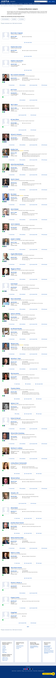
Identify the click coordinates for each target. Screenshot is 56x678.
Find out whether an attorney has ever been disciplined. (34, 646)
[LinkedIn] (23, 669)
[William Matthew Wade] (5, 540)
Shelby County (4, 660)
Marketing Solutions (36, 3)
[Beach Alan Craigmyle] (5, 35)
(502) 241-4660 (14, 36)
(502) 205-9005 (14, 317)
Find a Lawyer (3, 3)
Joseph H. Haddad (15, 239)
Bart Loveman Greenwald (18, 74)
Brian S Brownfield (16, 298)
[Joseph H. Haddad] (5, 241)
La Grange (4, 647)
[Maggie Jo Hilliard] (5, 271)
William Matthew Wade (17, 537)
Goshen (3, 651)
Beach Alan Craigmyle (17, 33)
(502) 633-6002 (14, 615)
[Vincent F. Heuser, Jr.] (5, 585)
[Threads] (28, 669)
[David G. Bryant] (5, 181)
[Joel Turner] (5, 92)
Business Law (11, 5)
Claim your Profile (47, 649)
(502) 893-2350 (14, 571)
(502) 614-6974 (14, 78)
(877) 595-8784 (14, 227)
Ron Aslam (13, 194)
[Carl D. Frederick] (5, 226)
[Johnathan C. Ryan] (5, 361)
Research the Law (15, 3)
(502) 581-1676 (14, 197)
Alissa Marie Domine (16, 567)
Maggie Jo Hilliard (15, 269)
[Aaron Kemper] (5, 211)
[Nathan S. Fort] (5, 406)
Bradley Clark (14, 149)
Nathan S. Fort (15, 403)
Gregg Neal (14, 612)
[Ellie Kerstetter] (5, 376)
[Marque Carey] (5, 346)
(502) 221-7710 (14, 347)
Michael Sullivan (15, 478)
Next (28, 626)
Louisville (3, 645)
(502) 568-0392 (14, 93)
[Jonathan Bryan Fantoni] (5, 525)
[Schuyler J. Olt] (5, 495)
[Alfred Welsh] (5, 510)
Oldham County (5, 657)
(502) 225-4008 (14, 50)
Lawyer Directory (5, 5)
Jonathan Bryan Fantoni (17, 523)
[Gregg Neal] (5, 615)
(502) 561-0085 (14, 391)
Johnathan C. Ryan (16, 358)
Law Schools (20, 3)
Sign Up (53, 1)
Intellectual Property (19, 645)
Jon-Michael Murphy (16, 328)
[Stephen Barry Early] (5, 49)
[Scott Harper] (5, 286)
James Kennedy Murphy (17, 164)
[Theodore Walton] (5, 391)
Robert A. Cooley (15, 552)
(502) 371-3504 (14, 242)
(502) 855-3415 (14, 601)
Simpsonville (4, 652)
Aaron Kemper (15, 209)
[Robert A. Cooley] (5, 555)
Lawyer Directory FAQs (48, 648)
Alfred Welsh (14, 508)
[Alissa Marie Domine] (5, 570)
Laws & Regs (26, 3)
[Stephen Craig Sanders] (5, 63)
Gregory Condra (15, 597)
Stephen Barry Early (16, 47)
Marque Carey (14, 343)
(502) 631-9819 (14, 257)
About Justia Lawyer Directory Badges (47, 646)
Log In (50, 1)
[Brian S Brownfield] (5, 301)
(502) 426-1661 (14, 421)
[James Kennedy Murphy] (5, 167)
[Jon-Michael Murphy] (5, 331)
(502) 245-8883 (14, 123)
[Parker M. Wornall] (5, 420)
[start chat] (53, 673)
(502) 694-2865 (14, 556)
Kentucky (14, 5)
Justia (1, 5)
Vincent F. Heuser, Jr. (16, 582)
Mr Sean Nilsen (15, 119)
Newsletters (31, 3)
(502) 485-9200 (14, 137)
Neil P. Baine (14, 104)
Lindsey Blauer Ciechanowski (19, 463)
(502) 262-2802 (14, 496)
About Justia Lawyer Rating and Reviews (48, 652)
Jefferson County (5, 658)
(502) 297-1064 (14, 362)
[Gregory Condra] (5, 600)
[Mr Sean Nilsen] (5, 122)
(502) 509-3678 (14, 406)
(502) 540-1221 (14, 182)
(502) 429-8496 (14, 436)
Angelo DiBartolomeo (16, 254)
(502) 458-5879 (14, 586)
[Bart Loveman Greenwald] (5, 77)
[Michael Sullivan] (5, 480)
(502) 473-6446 (14, 332)
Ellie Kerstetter (15, 373)
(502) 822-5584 (14, 302)
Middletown (4, 649)
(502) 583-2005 (14, 167)
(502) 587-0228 (14, 481)
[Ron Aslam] (5, 196)
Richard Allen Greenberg (17, 433)
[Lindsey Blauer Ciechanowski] (5, 465)
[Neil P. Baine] (5, 107)
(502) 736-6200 (14, 526)
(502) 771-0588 (14, 212)
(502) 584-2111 (14, 511)
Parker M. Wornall (16, 418)
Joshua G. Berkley (15, 313)
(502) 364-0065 (14, 376)
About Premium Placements (49, 650)
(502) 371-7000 (14, 152)
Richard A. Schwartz (16, 134)
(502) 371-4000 (14, 108)
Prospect (3, 648)
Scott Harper (14, 284)
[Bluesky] (29, 669)
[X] (31, 669)
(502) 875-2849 (14, 64)
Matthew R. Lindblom (16, 448)
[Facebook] (26, 669)
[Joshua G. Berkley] (5, 316)
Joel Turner (14, 89)
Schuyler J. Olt (14, 493)
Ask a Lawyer (8, 3)
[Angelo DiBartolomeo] (5, 256)
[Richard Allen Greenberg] (5, 435)
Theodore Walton (15, 388)
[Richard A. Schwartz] (5, 137)
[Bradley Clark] (5, 152)
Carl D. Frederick (15, 224)
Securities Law (18, 647)
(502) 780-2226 (14, 287)
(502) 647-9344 (14, 541)
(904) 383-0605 (14, 272)
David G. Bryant (15, 179)
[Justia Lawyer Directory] (5, 1)
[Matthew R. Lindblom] (5, 450)
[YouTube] (24, 669)
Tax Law (17, 648)
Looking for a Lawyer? (47, 673)
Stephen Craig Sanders (17, 60)
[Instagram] (27, 669)
